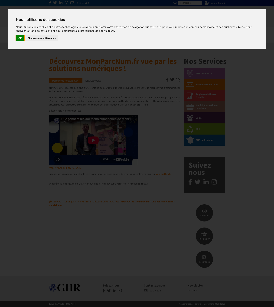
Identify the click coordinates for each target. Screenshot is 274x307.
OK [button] (20, 38)
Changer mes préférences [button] (41, 38)
